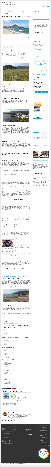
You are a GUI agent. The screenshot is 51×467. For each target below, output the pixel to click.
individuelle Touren (23, 415)
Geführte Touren (12, 11)
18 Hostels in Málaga (37, 41)
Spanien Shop (24, 11)
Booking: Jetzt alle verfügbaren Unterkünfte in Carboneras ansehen (14, 235)
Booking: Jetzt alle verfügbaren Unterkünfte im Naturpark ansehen (14, 286)
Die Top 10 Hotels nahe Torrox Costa (39, 48)
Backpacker (41, 11)
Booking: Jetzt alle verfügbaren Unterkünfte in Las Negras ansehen (14, 210)
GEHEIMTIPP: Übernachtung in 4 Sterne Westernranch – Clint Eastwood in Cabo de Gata (40, 54)
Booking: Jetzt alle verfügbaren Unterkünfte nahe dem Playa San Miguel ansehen (16, 276)
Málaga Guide (7, 3)
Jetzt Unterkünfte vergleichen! (42, 92)
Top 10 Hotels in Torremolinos (38, 45)
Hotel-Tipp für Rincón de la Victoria (39, 46)
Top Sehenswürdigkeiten (29, 434)
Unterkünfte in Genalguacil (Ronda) (39, 60)
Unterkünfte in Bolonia (37, 57)
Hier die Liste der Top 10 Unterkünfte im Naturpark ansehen (13, 323)
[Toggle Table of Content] (10, 47)
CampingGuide (6, 13)
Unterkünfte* (5, 11)
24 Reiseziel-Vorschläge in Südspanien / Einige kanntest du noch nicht (14, 407)
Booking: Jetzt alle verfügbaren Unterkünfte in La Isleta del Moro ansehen (15, 255)
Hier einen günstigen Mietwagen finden (18, 91)
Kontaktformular (4, 429)
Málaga (30, 11)
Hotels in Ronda (36, 59)
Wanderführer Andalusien (29, 433)
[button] (4, 388)
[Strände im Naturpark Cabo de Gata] (6, 396)
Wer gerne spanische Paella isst (7, 253)
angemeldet (7, 422)
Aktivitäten (35, 11)
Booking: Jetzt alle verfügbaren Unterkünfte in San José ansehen (13, 186)
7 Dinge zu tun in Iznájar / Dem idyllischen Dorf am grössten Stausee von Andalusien (16, 409)
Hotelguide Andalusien (29, 429)
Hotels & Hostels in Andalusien (37, 44)
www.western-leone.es (7, 316)
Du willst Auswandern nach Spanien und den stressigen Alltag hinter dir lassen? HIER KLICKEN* (40, 96)
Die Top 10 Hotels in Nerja (37, 49)
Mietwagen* (18, 11)
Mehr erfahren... (4, 445)
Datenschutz (46, 185)
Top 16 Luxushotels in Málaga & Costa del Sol (40, 63)
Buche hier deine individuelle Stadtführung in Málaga (41, 133)
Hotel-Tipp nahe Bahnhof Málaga (38, 42)
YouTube (15, 429)
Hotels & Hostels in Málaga (37, 38)
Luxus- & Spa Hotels (36, 62)
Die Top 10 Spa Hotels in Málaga (39, 64)
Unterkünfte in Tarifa (37, 56)
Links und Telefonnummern (29, 435)
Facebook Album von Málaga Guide (23, 318)
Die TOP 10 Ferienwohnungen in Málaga (39, 74)
